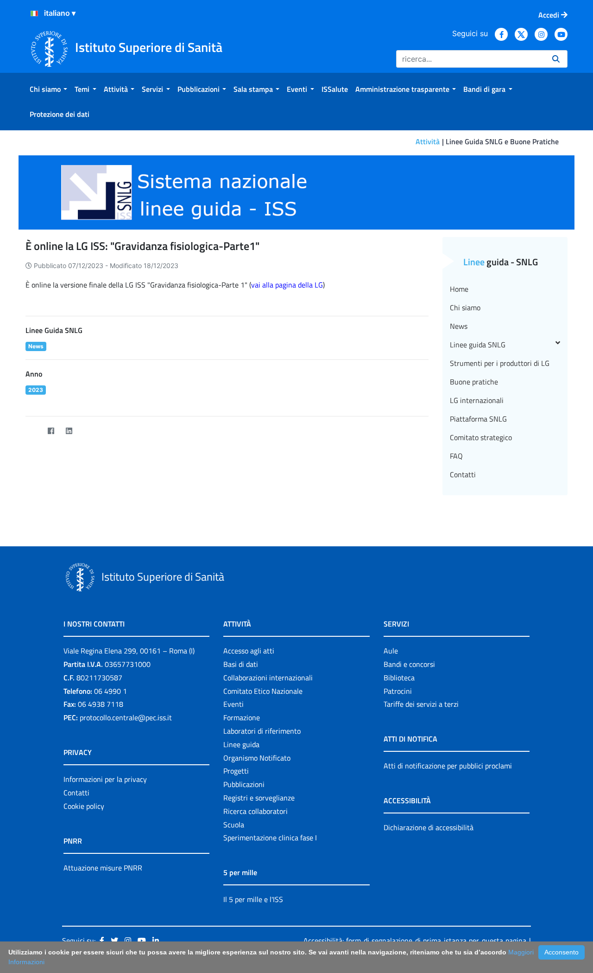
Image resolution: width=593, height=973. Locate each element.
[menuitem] (48, 89)
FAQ (456, 455)
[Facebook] (51, 431)
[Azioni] (34, 13)
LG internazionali (477, 400)
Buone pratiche (474, 381)
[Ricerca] (556, 58)
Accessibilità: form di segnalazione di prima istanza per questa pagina (414, 940)
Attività (428, 141)
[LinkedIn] (69, 431)
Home (459, 288)
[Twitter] (32, 431)
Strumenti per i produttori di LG (499, 363)
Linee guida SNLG (477, 344)
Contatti (463, 474)
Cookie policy (83, 806)
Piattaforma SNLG (478, 418)
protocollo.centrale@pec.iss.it (126, 717)
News (458, 326)
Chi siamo (465, 307)
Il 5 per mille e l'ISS (253, 899)
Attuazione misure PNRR (102, 867)
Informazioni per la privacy (105, 779)
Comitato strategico (481, 437)
